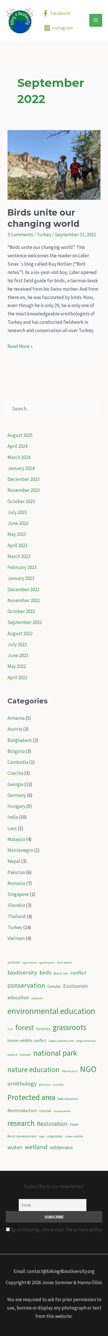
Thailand (16, 916)
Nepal (13, 861)
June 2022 (17, 655)
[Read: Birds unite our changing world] (54, 164)
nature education (33, 1069)
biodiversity (22, 972)
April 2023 (17, 545)
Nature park (69, 1071)
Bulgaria (16, 751)
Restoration (52, 1124)
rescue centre (62, 1111)
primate (58, 1084)
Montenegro (20, 850)
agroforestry (47, 962)
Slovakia (16, 905)
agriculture (30, 962)
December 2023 (23, 479)
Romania (16, 883)
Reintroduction (22, 1110)
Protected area (31, 1097)
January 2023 (20, 578)
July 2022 (17, 644)
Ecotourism (75, 986)
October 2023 (21, 501)
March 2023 (18, 556)
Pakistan (16, 872)
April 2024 (17, 446)
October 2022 (21, 611)
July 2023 (17, 512)
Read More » (20, 347)
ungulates (54, 1136)
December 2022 (23, 589)
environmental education (51, 1011)
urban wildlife (74, 1136)
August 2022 (20, 633)
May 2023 (16, 534)
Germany (16, 795)
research (21, 1123)
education (18, 997)
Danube (54, 986)
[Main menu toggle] (96, 20)
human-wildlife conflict (26, 1040)
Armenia (15, 718)
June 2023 (17, 523)
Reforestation (68, 1099)
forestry (43, 1028)
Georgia (15, 784)
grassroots (69, 1027)
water (14, 1147)
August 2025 (20, 435)
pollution (45, 1084)
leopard (12, 1055)
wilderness (61, 1147)
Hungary (16, 806)
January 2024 (20, 468)
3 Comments (20, 234)
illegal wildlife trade (61, 1041)
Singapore (18, 894)
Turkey (44, 234)
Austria (14, 729)
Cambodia (17, 762)
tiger (42, 1136)
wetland (36, 1147)
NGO (88, 1069)
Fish (10, 1029)
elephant (37, 998)
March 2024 (18, 457)
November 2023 (23, 490)
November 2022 (23, 600)
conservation (26, 985)
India (12, 817)
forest (24, 1027)
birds (45, 972)
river (74, 1124)
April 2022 (17, 677)
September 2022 (24, 622)
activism (13, 962)
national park (55, 1053)
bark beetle (64, 962)
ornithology (22, 1083)
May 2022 (16, 666)
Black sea (61, 973)
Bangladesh (19, 740)
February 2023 (22, 567)
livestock (25, 1055)
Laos (12, 828)
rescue (45, 1110)
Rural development (22, 1136)
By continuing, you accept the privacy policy (56, 1229)
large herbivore (86, 1041)
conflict (78, 973)
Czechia (15, 773)
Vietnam (16, 938)
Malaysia (16, 839)
